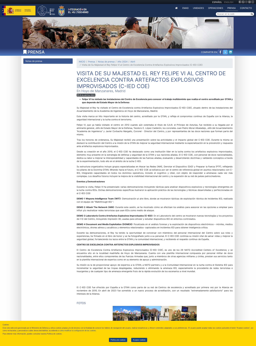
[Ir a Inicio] (176, 8)
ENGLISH (228, 2)
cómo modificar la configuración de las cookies (78, 331)
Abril (132, 61)
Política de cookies (118, 340)
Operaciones (215, 8)
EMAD (185, 8)
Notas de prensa (106, 61)
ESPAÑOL (217, 2)
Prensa (231, 8)
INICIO (82, 61)
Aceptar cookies (139, 340)
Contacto (246, 8)
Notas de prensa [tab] (33, 61)
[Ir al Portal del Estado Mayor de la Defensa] (63, 10)
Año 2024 (122, 61)
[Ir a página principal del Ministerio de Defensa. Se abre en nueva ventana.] (19, 10)
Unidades (198, 8)
